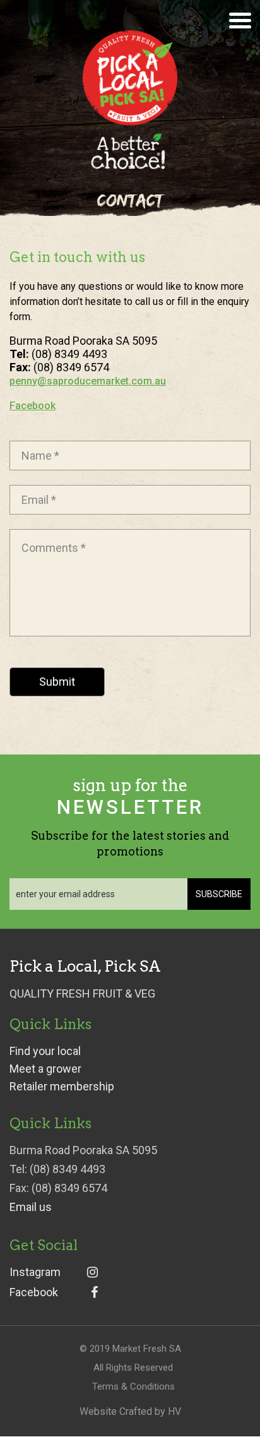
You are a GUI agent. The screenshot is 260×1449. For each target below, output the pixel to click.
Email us (30, 1207)
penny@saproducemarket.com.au (87, 381)
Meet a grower (45, 1069)
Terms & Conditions (133, 1386)
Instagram (35, 1272)
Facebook (32, 406)
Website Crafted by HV (130, 1411)
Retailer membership (61, 1086)
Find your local (45, 1051)
